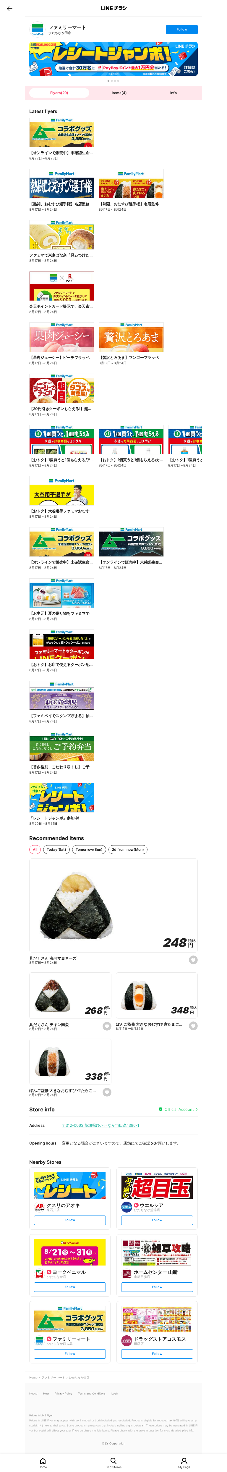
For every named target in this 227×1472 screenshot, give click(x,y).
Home (43, 1466)
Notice (33, 1393)
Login (114, 1393)
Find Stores (113, 1466)
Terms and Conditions (92, 1393)
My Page (184, 1466)
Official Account (179, 1109)
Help (46, 1393)
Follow (181, 30)
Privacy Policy (63, 1393)
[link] (37, 29)
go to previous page (9, 8)
